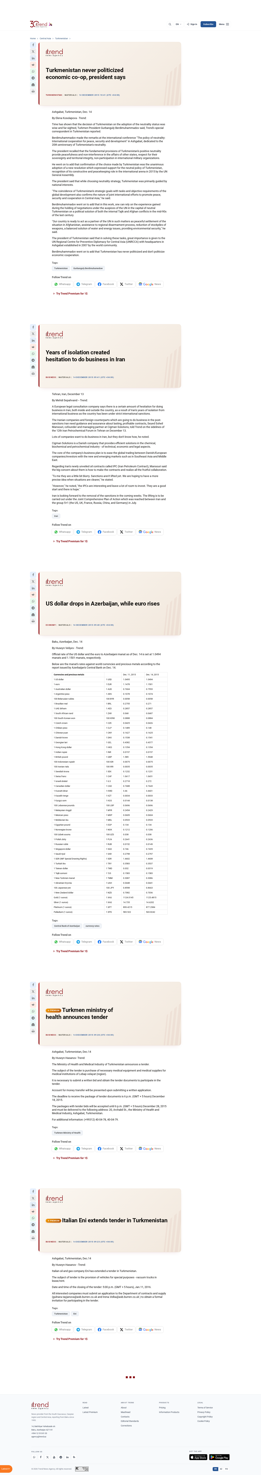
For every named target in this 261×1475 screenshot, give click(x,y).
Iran (56, 516)
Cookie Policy (203, 1421)
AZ (221, 1469)
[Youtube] (54, 1457)
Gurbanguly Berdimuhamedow (88, 268)
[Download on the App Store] (198, 1457)
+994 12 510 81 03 (39, 1433)
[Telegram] (60, 1457)
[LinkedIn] (67, 1457)
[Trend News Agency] (39, 1405)
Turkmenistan (61, 268)
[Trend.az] (41, 24)
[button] (33, 45)
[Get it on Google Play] (219, 1457)
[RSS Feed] (74, 1457)
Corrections (126, 1425)
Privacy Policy (203, 1412)
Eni (74, 1314)
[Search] (170, 24)
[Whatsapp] (34, 1457)
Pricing (162, 1407)
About (124, 1407)
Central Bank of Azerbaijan (67, 926)
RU (226, 1469)
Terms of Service (205, 1407)
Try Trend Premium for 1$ (71, 293)
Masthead (125, 1412)
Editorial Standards (130, 1421)
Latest (86, 1407)
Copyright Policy (205, 1416)
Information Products (169, 1412)
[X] (47, 1457)
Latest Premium (90, 1412)
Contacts (125, 1416)
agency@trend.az (38, 1436)
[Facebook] (41, 1457)
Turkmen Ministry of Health (67, 1133)
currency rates (92, 926)
